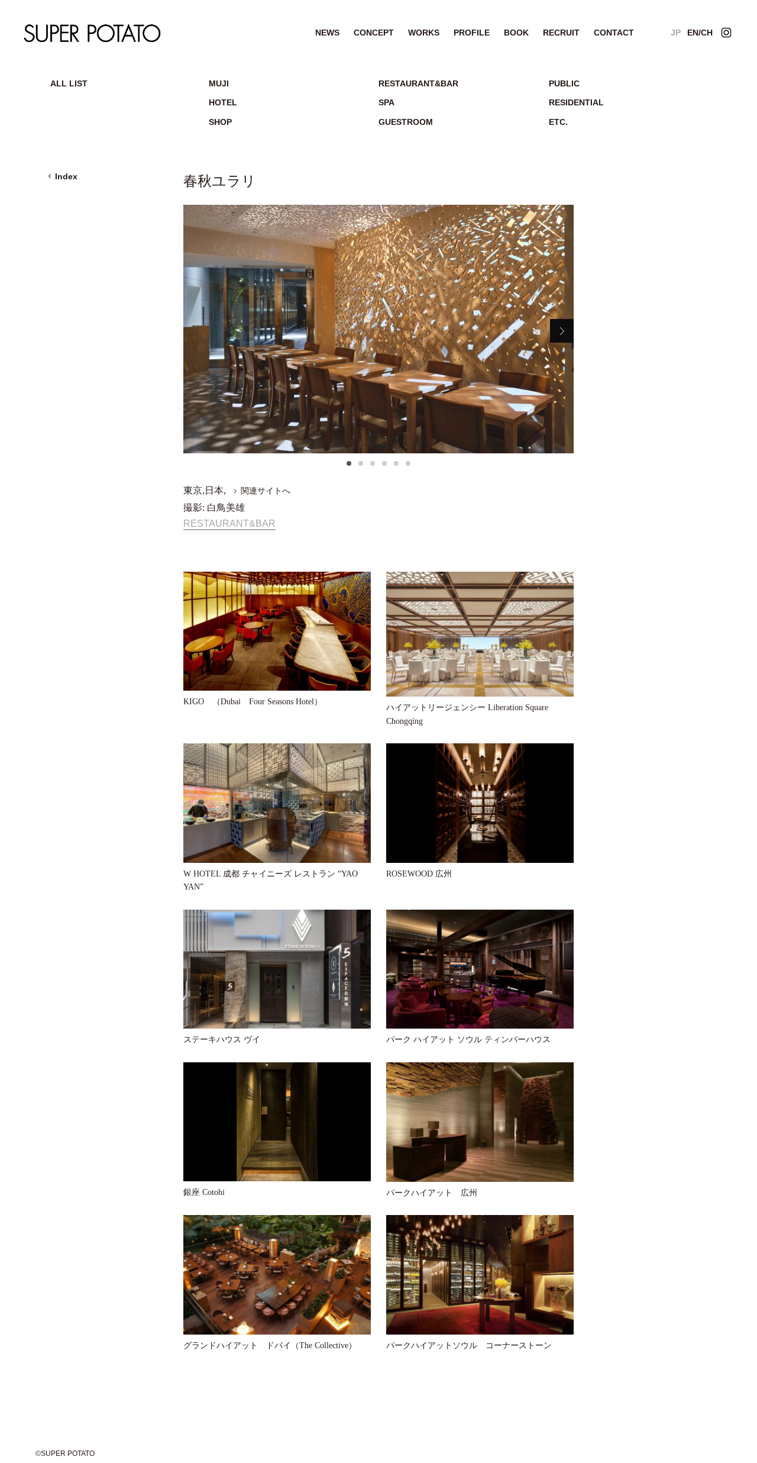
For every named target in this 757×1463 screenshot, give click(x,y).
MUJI (219, 83)
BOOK (516, 32)
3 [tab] (372, 467)
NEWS (327, 32)
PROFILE (472, 32)
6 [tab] (408, 467)
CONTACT (614, 32)
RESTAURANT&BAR (418, 83)
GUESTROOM (405, 122)
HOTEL (223, 102)
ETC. (558, 122)
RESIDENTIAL (576, 102)
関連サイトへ (265, 490)
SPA (386, 102)
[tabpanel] (378, 329)
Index (66, 176)
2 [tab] (360, 467)
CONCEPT (374, 32)
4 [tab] (384, 467)
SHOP (220, 122)
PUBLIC (564, 83)
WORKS (423, 32)
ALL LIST (69, 83)
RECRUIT (561, 32)
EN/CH (700, 32)
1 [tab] (349, 467)
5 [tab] (396, 467)
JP (676, 32)
